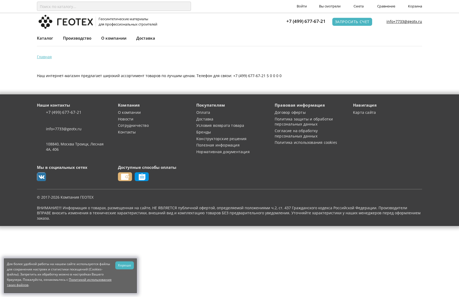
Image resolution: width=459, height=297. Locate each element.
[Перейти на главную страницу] (65, 21)
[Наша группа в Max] (41, 176)
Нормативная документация (223, 151)
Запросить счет (352, 21)
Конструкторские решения (221, 138)
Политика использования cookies (306, 142)
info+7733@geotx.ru (404, 21)
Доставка (145, 38)
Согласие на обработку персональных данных (296, 133)
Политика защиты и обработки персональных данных (304, 121)
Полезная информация (218, 145)
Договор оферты (290, 112)
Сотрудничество (133, 125)
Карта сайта (364, 112)
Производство (77, 38)
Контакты (127, 132)
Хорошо (124, 265)
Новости (125, 119)
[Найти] (185, 6)
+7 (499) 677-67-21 (306, 21)
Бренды (203, 132)
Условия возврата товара (220, 125)
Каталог (45, 38)
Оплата (203, 112)
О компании (113, 38)
